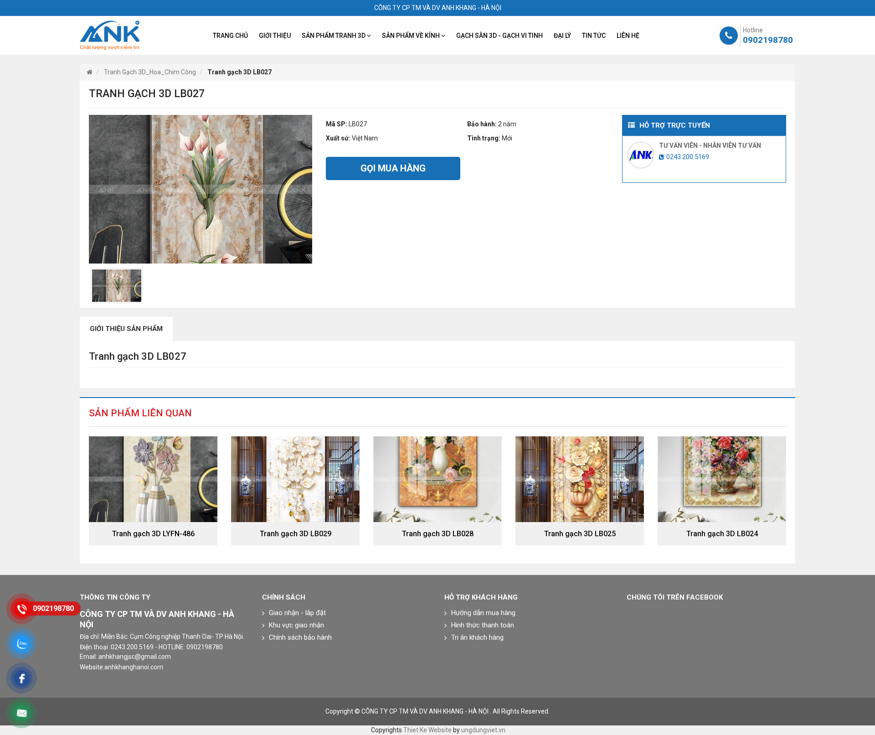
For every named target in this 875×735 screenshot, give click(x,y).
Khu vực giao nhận (296, 625)
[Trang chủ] (90, 72)
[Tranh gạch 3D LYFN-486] (153, 478)
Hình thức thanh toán (482, 625)
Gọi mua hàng (393, 168)
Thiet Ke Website (427, 730)
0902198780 (768, 40)
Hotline (753, 30)
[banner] (109, 35)
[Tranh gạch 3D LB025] (579, 478)
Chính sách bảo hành (300, 637)
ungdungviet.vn (483, 730)
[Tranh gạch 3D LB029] (295, 478)
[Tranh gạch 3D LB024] (722, 478)
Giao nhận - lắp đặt (297, 613)
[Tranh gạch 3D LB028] (437, 478)
